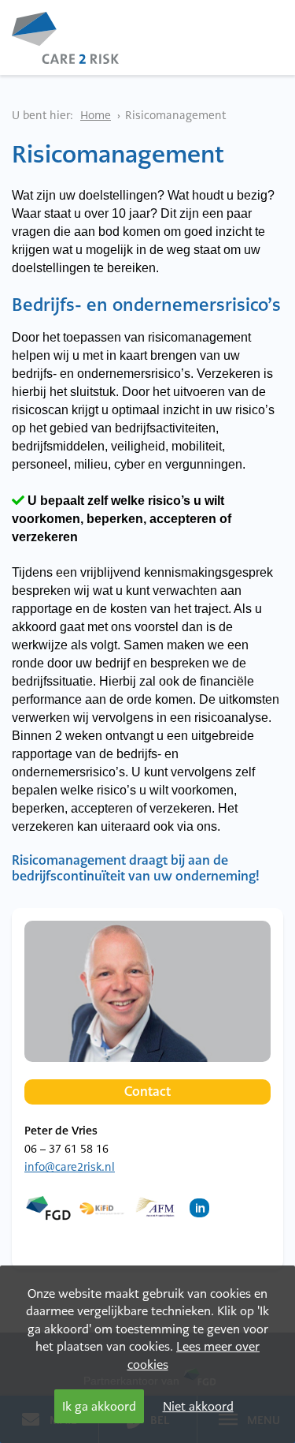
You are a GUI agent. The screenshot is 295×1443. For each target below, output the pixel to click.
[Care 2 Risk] (65, 30)
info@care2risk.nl (69, 1167)
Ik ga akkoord (99, 1406)
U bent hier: (42, 115)
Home (95, 115)
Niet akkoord (198, 1406)
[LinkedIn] (203, 1216)
